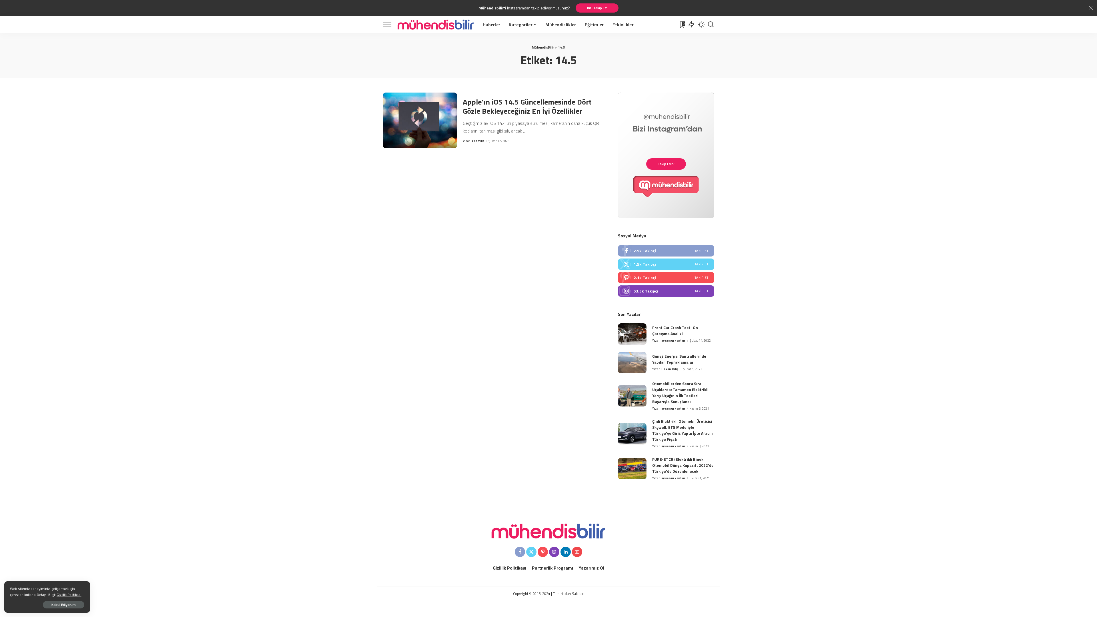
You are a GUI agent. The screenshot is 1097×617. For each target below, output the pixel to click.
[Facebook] (666, 251)
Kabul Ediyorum (63, 604)
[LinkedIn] (565, 552)
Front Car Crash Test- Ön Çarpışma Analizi (675, 330)
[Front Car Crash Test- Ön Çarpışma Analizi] (632, 334)
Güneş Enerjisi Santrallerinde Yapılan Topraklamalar (679, 359)
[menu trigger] (390, 24)
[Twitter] (666, 264)
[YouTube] (577, 552)
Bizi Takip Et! (597, 8)
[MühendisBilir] (435, 24)
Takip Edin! (666, 164)
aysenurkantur (673, 340)
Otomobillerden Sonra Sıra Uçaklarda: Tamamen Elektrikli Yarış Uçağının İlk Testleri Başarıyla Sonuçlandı (680, 392)
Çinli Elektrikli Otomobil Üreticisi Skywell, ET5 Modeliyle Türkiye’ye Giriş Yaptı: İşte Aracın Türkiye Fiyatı (682, 430)
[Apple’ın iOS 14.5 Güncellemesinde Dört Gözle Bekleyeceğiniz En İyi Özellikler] (420, 120)
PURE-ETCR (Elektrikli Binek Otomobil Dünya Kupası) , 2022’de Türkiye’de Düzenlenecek (683, 465)
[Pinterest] (666, 277)
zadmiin (478, 141)
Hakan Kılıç (670, 369)
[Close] (1091, 8)
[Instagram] (666, 291)
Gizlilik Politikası (69, 594)
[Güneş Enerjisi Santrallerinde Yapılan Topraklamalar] (632, 362)
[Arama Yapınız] (710, 24)
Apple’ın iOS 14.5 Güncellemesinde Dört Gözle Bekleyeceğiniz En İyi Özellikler (527, 106)
